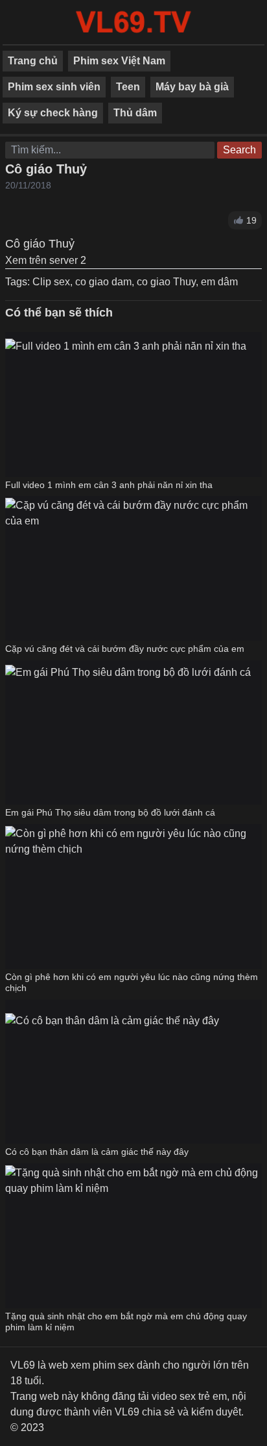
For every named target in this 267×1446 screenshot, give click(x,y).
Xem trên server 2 (45, 260)
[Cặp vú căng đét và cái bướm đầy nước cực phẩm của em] (133, 568)
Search (239, 149)
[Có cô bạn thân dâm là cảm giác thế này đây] (112, 1071)
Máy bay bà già (192, 86)
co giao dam (103, 281)
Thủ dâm (135, 112)
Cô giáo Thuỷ (46, 169)
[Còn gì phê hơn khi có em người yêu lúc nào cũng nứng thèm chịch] (133, 896)
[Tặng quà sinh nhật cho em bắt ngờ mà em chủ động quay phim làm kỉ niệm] (133, 1235)
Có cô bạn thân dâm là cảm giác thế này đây (97, 1151)
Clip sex (51, 281)
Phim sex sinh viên (54, 86)
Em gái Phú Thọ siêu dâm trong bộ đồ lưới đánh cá (110, 812)
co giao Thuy (166, 281)
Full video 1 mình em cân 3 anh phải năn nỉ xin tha (109, 485)
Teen (128, 86)
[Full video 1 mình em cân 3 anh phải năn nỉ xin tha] (125, 405)
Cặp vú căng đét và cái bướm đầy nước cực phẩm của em (124, 648)
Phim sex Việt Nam (119, 60)
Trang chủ (33, 60)
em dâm (219, 281)
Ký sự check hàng (53, 112)
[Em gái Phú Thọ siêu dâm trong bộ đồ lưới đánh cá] (128, 732)
